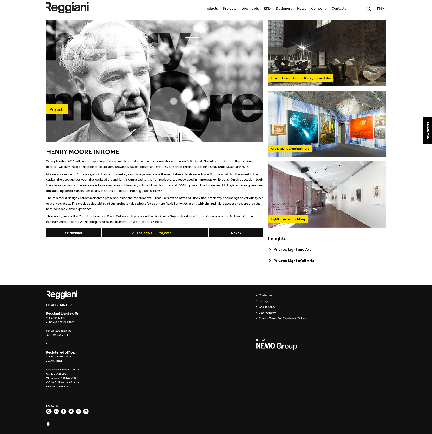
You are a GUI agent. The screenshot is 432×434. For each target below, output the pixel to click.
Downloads (250, 8)
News (301, 8)
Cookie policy (267, 307)
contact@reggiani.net (59, 330)
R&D (267, 8)
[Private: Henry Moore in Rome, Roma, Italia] (327, 83)
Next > (236, 232)
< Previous (73, 232)
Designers (284, 8)
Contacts (339, 8)
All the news (142, 232)
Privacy (263, 301)
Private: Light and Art (292, 249)
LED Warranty (267, 312)
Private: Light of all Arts (294, 260)
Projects (229, 8)
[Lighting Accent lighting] (327, 225)
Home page (72, 8)
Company (318, 8)
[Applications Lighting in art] (327, 154)
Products (211, 8)
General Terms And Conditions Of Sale (282, 318)
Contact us (265, 295)
